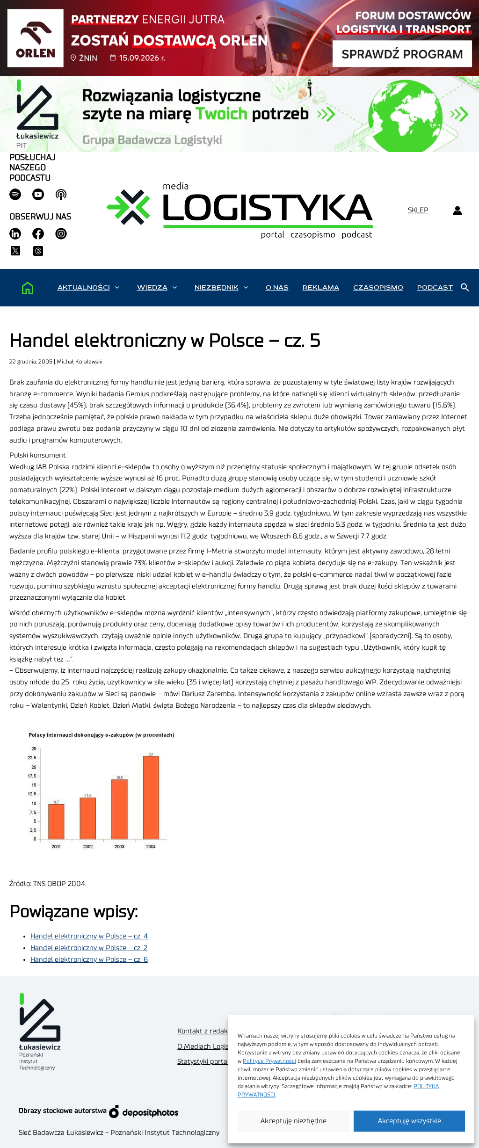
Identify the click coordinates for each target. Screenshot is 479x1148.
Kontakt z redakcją (206, 1031)
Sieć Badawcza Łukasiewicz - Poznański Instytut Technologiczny (119, 1132)
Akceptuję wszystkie (409, 1121)
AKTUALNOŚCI (84, 287)
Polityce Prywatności (269, 1061)
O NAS (277, 287)
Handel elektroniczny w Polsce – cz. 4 (89, 936)
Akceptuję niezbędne (294, 1121)
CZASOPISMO (378, 287)
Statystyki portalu (205, 1061)
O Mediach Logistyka (209, 1046)
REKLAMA (321, 287)
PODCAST (435, 287)
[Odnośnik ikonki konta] (457, 210)
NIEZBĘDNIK (217, 287)
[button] (117, 288)
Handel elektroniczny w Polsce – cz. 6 (89, 959)
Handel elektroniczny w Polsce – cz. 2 (88, 948)
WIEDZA (152, 287)
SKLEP (418, 210)
